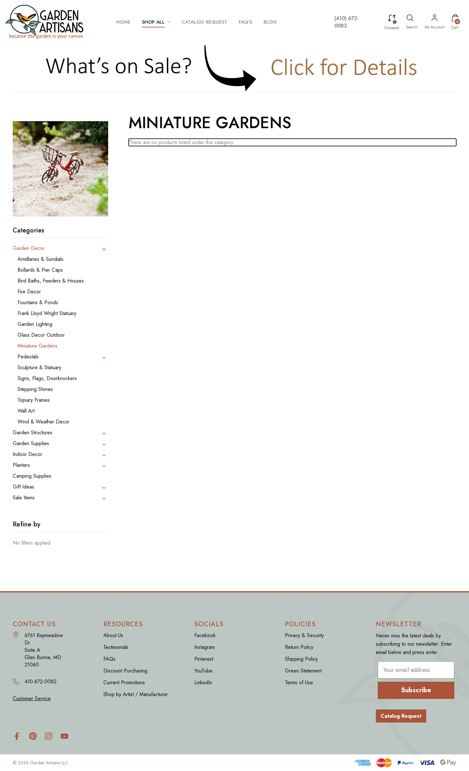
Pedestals (28, 357)
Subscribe (416, 690)
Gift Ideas (23, 487)
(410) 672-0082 (346, 22)
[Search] (410, 19)
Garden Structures (32, 433)
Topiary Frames (34, 400)
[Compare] (391, 19)
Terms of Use (299, 682)
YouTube (203, 670)
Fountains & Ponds (38, 302)
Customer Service (32, 698)
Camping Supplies (32, 476)
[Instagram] (49, 736)
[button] (235, 68)
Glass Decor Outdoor (41, 335)
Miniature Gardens (37, 346)
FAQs (109, 659)
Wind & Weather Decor (44, 422)
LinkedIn (203, 682)
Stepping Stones (35, 389)
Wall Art (26, 411)
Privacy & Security (304, 635)
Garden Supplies (31, 443)
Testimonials (116, 647)
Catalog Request (401, 716)
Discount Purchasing (125, 670)
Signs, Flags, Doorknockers (47, 378)
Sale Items (24, 498)
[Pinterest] (33, 736)
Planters (21, 465)
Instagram (204, 647)
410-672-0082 (40, 681)
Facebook (205, 635)
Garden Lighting (35, 324)
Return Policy (299, 647)
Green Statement (303, 670)
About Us (113, 635)
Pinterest (203, 659)
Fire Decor (29, 292)
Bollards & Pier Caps (40, 270)
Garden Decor (29, 248)
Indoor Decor (27, 454)
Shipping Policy (301, 659)
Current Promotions (124, 682)
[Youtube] (65, 736)
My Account (434, 27)
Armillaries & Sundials (40, 259)
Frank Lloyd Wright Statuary (47, 313)
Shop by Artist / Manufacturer (135, 694)
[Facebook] (17, 736)
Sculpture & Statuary (39, 367)
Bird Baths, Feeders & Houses (51, 281)
